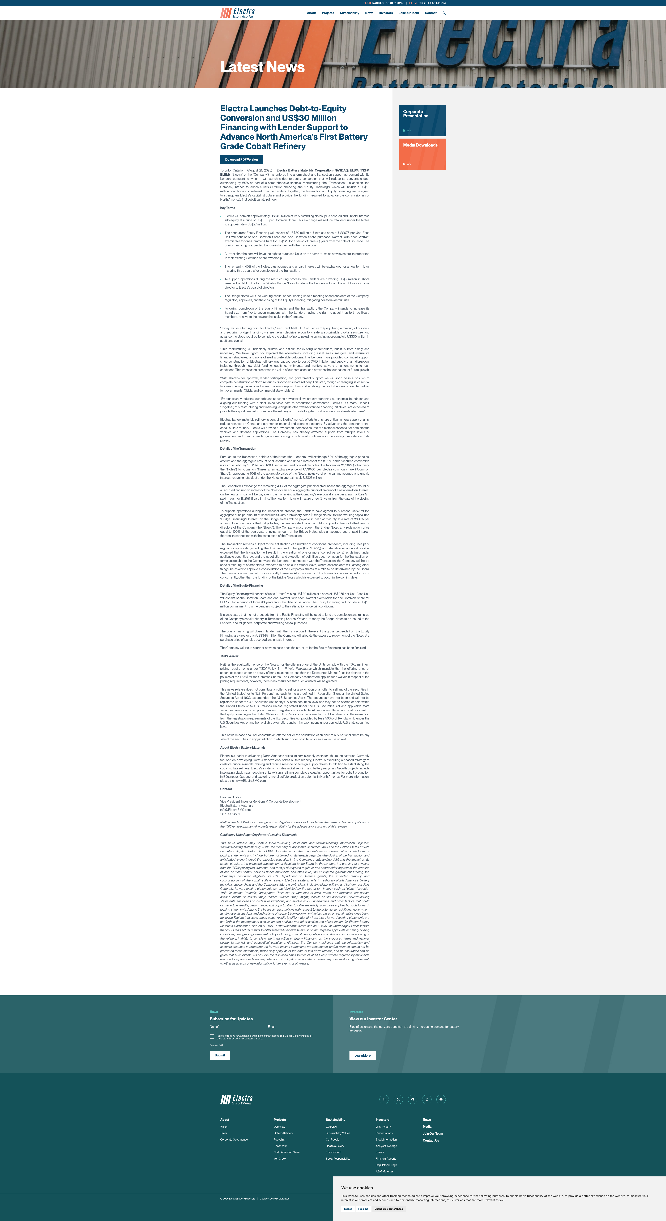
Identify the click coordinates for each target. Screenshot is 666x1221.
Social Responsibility (338, 1158)
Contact (431, 13)
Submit (220, 1055)
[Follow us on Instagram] (427, 1099)
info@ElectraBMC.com (235, 810)
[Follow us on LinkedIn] (384, 1099)
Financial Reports (386, 1158)
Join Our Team (409, 13)
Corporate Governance (234, 1139)
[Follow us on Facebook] (412, 1099)
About (311, 13)
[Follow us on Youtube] (441, 1099)
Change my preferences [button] (388, 1208)
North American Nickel (287, 1152)
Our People (332, 1139)
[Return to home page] (237, 13)
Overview (279, 1126)
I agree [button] (348, 1208)
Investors (386, 13)
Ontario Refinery (283, 1133)
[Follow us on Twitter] (398, 1099)
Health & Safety (335, 1146)
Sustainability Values (338, 1133)
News (369, 13)
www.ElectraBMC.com (251, 780)
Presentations (384, 1133)
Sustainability (349, 13)
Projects (328, 13)
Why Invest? (383, 1126)
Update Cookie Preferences (274, 1198)
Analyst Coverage (386, 1146)
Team (223, 1133)
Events (380, 1152)
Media (427, 1126)
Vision (224, 1126)
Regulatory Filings (386, 1165)
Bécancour (280, 1146)
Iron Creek (280, 1158)
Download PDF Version (241, 159)
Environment (333, 1152)
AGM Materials (385, 1171)
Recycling (279, 1139)
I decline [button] (363, 1208)
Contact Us (431, 1140)
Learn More (363, 1055)
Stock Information (386, 1139)
